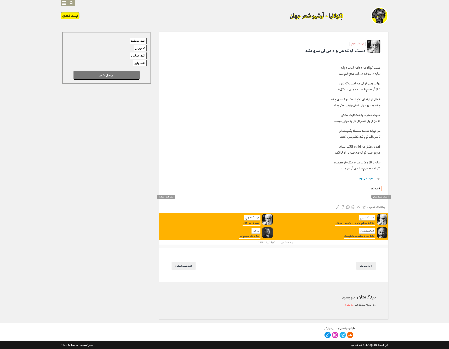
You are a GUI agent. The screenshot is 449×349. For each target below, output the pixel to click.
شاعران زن (140, 48)
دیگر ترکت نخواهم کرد (249, 236)
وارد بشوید (349, 304)
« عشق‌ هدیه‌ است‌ (183, 265)
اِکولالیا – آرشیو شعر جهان (361, 345)
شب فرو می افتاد (251, 222)
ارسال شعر (106, 75)
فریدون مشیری (367, 230)
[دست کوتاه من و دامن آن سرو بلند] (373, 46)
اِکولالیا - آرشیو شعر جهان (316, 15)
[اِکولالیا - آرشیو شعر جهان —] (379, 16)
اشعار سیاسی (138, 55)
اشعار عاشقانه (138, 41)
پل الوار (256, 230)
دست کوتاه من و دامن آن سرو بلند (335, 50)
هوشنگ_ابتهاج (365, 179)
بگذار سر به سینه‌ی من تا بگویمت (359, 236)
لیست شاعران (70, 16)
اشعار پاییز (140, 63)
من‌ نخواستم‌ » (366, 265)
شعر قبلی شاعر (167, 197)
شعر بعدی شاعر (380, 197)
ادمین (283, 242)
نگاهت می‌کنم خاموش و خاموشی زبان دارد (355, 222)
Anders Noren (75, 345)
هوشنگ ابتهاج (357, 44)
